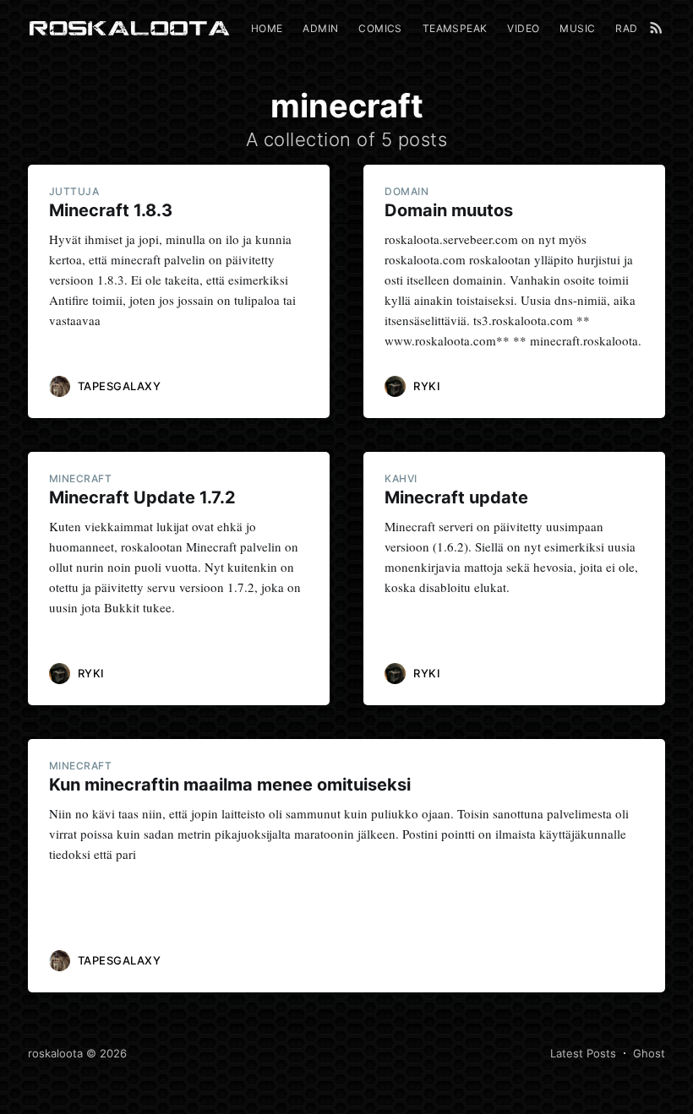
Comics (379, 28)
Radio (631, 28)
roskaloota (55, 1053)
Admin (320, 28)
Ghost (649, 1053)
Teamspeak (455, 28)
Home (267, 28)
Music (577, 28)
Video (523, 28)
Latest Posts (583, 1053)
